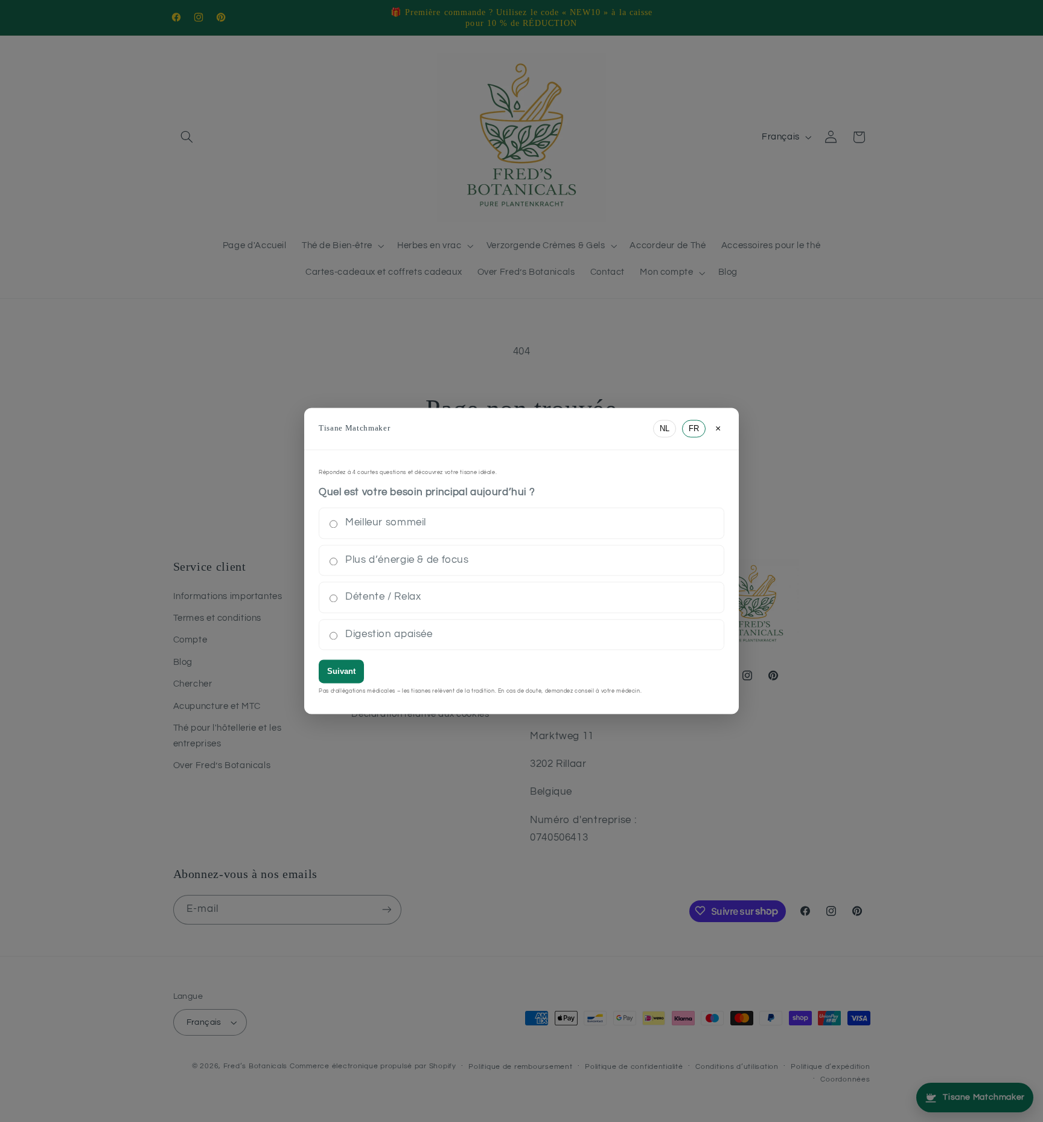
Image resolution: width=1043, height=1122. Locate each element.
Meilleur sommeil (385, 523)
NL (664, 428)
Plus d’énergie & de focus (407, 559)
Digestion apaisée (389, 634)
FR (694, 428)
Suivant (341, 671)
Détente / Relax (383, 597)
